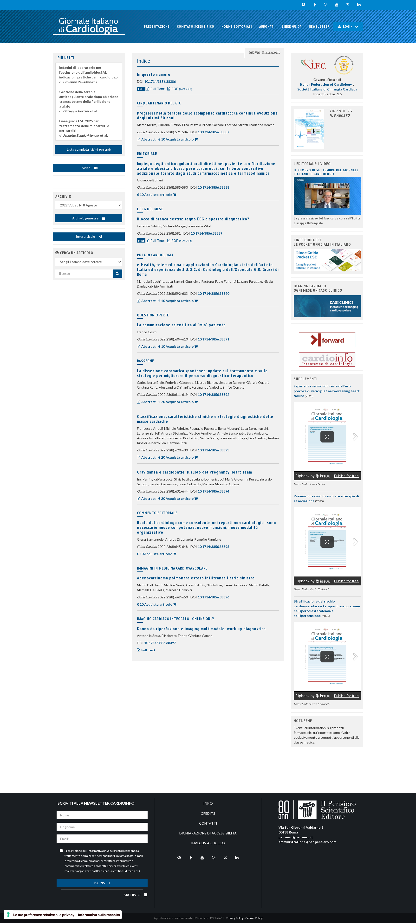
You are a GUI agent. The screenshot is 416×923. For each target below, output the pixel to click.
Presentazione (157, 26)
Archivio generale (85, 218)
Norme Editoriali (236, 26)
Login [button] (348, 26)
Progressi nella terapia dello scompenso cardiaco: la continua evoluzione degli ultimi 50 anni (207, 115)
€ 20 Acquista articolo (176, 402)
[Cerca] (117, 273)
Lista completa (89, 149)
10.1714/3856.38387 (213, 132)
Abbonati (267, 26)
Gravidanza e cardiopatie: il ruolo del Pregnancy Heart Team (194, 472)
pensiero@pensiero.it (296, 837)
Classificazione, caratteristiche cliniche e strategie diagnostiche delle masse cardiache (205, 419)
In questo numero (153, 74)
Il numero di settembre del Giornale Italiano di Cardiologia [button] (326, 172)
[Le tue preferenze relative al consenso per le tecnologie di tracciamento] (8, 914)
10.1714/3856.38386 (160, 81)
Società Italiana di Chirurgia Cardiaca (327, 89)
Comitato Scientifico (195, 26)
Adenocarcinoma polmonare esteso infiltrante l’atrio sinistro (196, 578)
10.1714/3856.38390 (213, 293)
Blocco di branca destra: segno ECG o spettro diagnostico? (193, 219)
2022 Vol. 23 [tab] (264, 53)
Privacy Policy (234, 918)
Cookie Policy (254, 918)
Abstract (148, 139)
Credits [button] (208, 813)
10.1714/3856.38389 (206, 233)
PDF (181, 89)
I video (85, 168)
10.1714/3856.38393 (213, 450)
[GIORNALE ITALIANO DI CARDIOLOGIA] (89, 26)
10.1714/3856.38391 (213, 339)
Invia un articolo (208, 843)
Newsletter (319, 26)
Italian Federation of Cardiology (326, 84)
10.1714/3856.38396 (213, 597)
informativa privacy (100, 850)
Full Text (157, 89)
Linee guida (292, 26)
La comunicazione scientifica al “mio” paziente (181, 324)
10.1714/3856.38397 (160, 643)
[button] (57, 252)
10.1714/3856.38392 (213, 394)
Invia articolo (86, 236)
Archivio (132, 895)
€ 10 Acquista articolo (176, 139)
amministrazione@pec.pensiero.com (307, 842)
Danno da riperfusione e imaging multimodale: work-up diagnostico (201, 628)
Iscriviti (102, 883)
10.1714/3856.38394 (213, 491)
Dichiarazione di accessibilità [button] (208, 833)
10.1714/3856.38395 (213, 547)
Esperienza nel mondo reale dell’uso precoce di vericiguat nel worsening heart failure (327, 391)
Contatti (208, 823)
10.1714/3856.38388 (213, 187)
